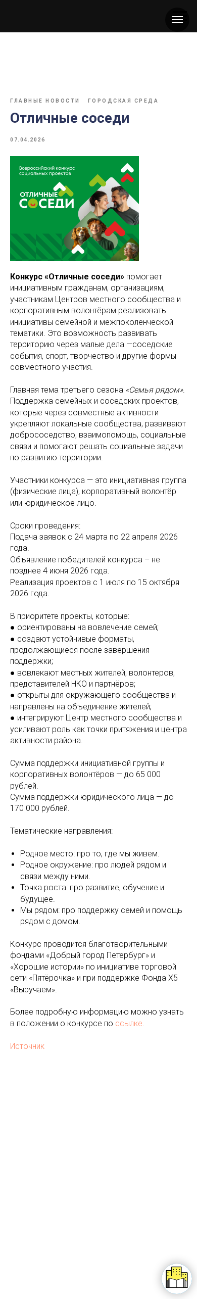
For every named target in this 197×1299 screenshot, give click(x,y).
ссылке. (129, 1023)
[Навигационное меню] (177, 19)
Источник (27, 1046)
